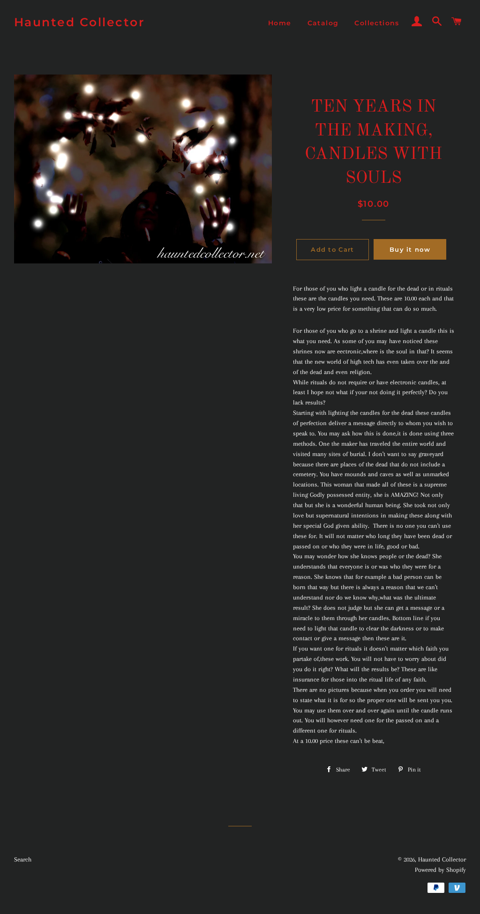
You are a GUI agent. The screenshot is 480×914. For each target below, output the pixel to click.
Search (22, 859)
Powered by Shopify (440, 869)
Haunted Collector (79, 22)
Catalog (323, 23)
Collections (376, 23)
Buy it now (410, 249)
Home (280, 23)
